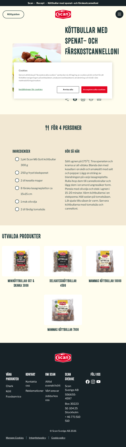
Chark (9, 386)
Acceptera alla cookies (94, 89)
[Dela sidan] (67, 99)
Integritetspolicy (37, 437)
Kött (8, 391)
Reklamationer (34, 390)
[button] (83, 99)
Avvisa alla (68, 89)
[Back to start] (63, 14)
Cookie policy (58, 437)
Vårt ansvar (52, 390)
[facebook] (88, 382)
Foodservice (13, 396)
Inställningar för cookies (30, 89)
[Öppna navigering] (119, 14)
